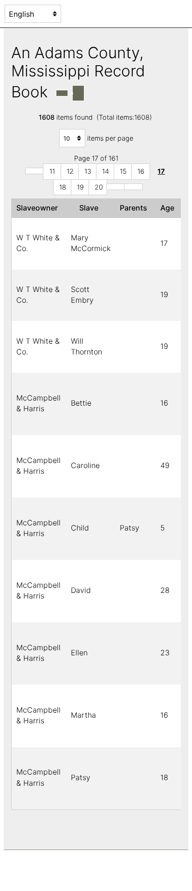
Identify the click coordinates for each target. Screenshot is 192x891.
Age (169, 207)
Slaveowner (39, 207)
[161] (133, 187)
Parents (135, 207)
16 (140, 171)
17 (161, 171)
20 (99, 187)
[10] (34, 171)
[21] (115, 187)
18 (62, 187)
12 (70, 171)
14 (105, 171)
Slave (90, 207)
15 (123, 171)
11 (52, 171)
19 (80, 187)
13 (87, 171)
